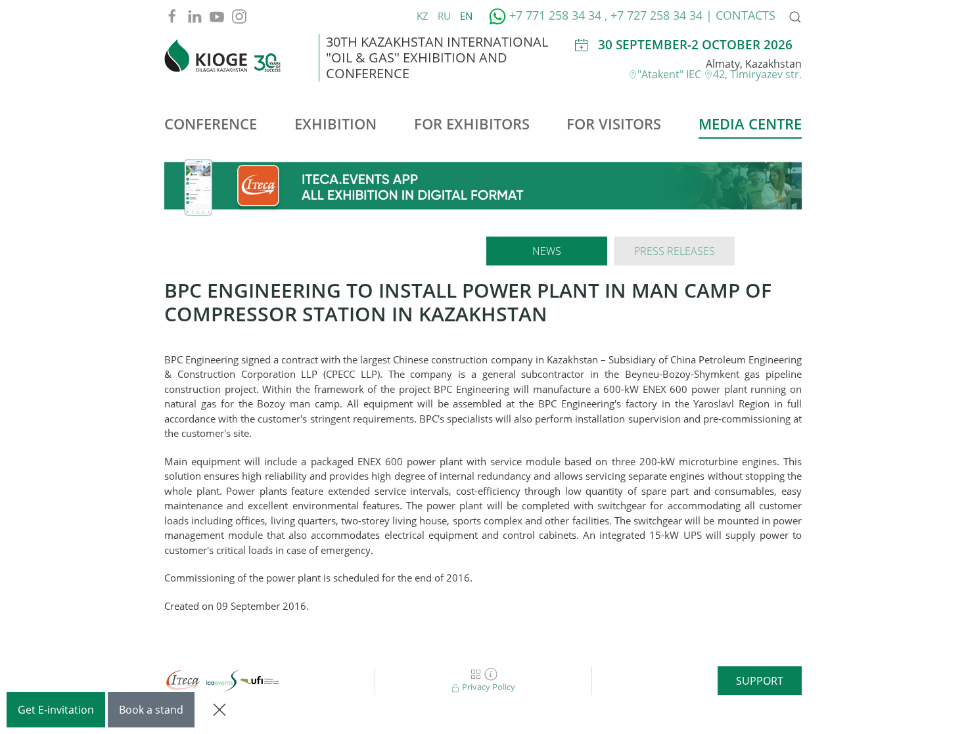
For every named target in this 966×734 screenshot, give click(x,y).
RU (445, 15)
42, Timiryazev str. (757, 74)
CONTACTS (745, 15)
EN (466, 15)
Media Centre (750, 123)
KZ (424, 15)
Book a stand (151, 709)
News (546, 251)
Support (759, 681)
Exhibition (335, 123)
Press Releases (674, 251)
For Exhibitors (472, 123)
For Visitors (613, 123)
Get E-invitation (56, 709)
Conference (210, 123)
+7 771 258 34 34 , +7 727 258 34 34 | (611, 15)
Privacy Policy (487, 687)
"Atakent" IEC (670, 74)
